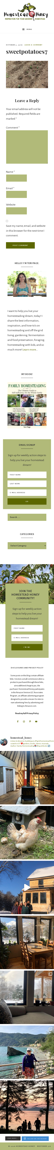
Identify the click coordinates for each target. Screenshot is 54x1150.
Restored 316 (44, 1146)
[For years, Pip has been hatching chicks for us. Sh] (27, 832)
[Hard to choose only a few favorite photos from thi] (27, 1052)
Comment (13, 127)
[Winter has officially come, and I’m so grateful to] (27, 997)
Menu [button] (29, 29)
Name (10, 171)
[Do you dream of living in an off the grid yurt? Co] (27, 777)
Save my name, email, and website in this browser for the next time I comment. (25, 230)
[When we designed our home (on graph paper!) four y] (27, 942)
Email (10, 188)
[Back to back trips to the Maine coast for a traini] (27, 1107)
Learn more (29, 349)
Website (10, 204)
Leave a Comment (33, 45)
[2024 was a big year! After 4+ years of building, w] (27, 887)
